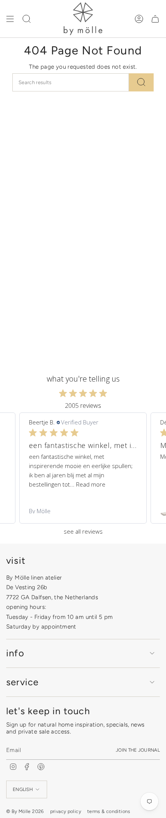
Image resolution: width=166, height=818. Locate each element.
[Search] (141, 82)
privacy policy (65, 811)
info (15, 653)
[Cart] (155, 18)
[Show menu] (10, 18)
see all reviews (83, 531)
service (22, 682)
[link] (83, 511)
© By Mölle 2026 (25, 811)
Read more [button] (90, 484)
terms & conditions (108, 811)
